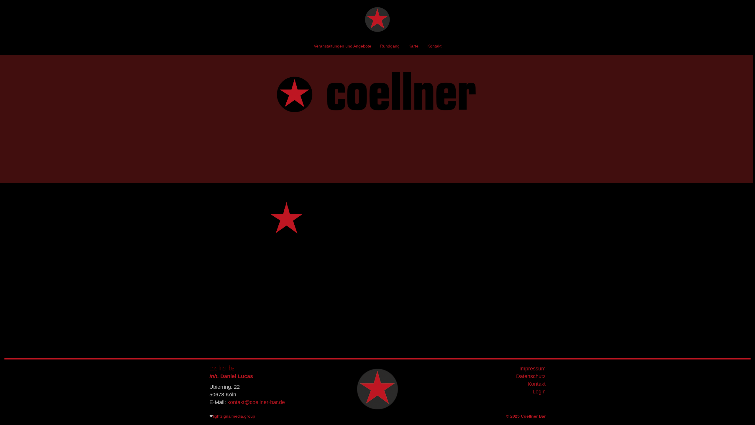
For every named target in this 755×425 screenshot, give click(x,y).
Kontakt (434, 46)
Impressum (532, 369)
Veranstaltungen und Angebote (342, 46)
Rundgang (390, 46)
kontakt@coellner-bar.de (256, 402)
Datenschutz (531, 376)
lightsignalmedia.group (234, 416)
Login (539, 392)
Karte (413, 46)
